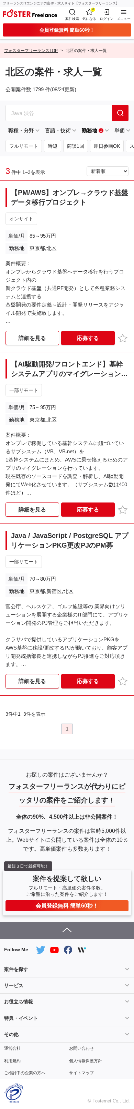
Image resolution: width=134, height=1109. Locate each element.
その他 (11, 1034)
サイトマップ (81, 1072)
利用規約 (12, 1060)
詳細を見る (32, 338)
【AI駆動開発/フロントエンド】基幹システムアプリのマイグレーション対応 (69, 369)
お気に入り (124, 338)
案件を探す (16, 969)
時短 (52, 146)
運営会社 (12, 1048)
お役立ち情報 (18, 1001)
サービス (13, 985)
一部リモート (23, 390)
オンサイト (21, 218)
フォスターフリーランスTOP (31, 50)
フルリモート (23, 146)
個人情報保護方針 (85, 1060)
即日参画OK (107, 146)
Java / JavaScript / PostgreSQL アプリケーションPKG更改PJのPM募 (70, 540)
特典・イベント (21, 1018)
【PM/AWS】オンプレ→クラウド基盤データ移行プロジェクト (69, 197)
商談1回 (75, 146)
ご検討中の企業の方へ (24, 1072)
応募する (88, 338)
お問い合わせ (81, 1048)
